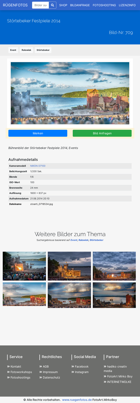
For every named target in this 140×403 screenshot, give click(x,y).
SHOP (63, 5)
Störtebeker (43, 50)
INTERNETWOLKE (119, 382)
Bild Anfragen (102, 133)
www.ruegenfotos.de (77, 400)
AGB (46, 366)
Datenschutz (51, 377)
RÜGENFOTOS (15, 5)
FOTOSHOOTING (104, 5)
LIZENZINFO (127, 5)
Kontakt (16, 366)
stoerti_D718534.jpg (41, 204)
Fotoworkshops (21, 372)
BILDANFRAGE (80, 5)
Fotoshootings (20, 377)
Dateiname (15, 204)
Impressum (50, 372)
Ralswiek (26, 50)
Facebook (82, 366)
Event (13, 50)
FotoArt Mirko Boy (120, 376)
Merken (38, 133)
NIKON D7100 (37, 165)
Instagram (82, 372)
